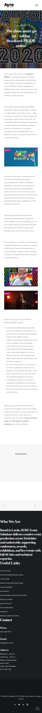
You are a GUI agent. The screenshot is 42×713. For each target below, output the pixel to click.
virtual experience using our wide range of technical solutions (21, 421)
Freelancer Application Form (11, 583)
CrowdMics (4, 591)
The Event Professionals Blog (12, 575)
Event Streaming (6, 608)
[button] (36, 5)
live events (27, 550)
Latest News (4, 579)
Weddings (4, 612)
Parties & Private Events (9, 616)
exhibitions (7, 550)
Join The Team (5, 571)
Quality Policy (6, 603)
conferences (7, 546)
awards (21, 546)
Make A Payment (6, 599)
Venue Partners (6, 587)
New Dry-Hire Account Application (13, 595)
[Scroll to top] (37, 708)
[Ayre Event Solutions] (9, 5)
